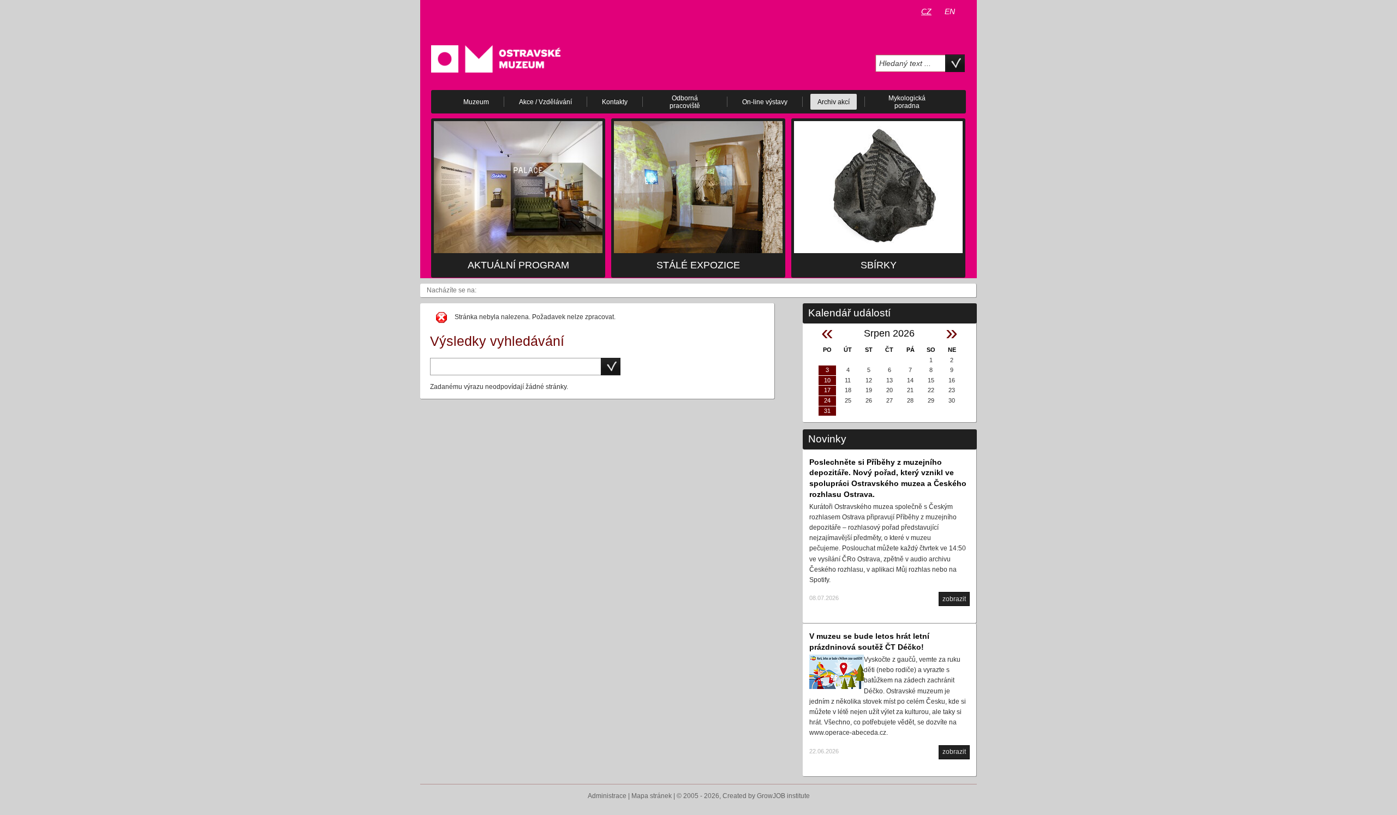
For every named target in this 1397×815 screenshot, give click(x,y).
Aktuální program (518, 265)
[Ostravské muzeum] (495, 58)
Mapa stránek (651, 796)
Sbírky (879, 265)
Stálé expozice (698, 265)
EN (950, 11)
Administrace (607, 796)
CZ (926, 11)
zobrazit (954, 599)
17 (827, 390)
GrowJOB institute (783, 796)
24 (827, 400)
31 (827, 411)
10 (827, 380)
